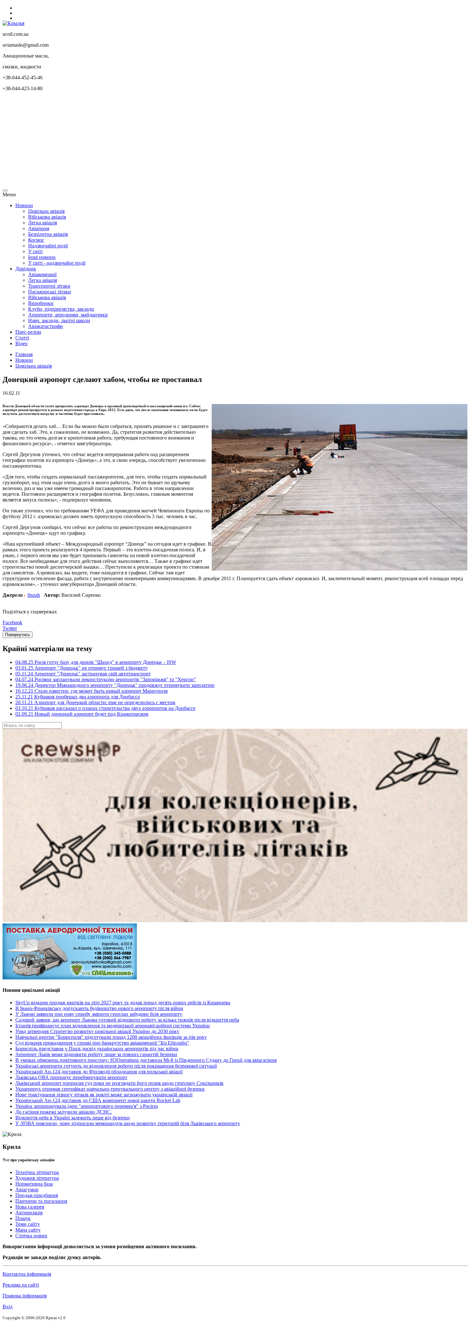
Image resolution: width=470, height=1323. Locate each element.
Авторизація (29, 1212)
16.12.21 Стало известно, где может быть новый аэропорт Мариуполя (91, 691)
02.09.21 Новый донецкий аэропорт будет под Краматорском (81, 714)
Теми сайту (27, 1224)
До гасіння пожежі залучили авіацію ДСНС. (63, 1112)
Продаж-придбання (36, 1195)
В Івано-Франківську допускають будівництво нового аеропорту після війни (99, 1008)
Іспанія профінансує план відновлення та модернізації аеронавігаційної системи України (112, 1025)
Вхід (7, 1306)
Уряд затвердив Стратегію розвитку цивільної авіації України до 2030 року (97, 1031)
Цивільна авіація (46, 211)
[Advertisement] (194, 141)
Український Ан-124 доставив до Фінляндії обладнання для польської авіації (99, 1071)
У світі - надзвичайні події (56, 263)
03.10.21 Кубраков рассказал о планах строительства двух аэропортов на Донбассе (105, 708)
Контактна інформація (27, 1274)
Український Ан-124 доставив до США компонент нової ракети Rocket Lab (97, 1100)
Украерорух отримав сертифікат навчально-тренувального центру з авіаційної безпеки (110, 1089)
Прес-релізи (28, 332)
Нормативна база (34, 1184)
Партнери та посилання (41, 1201)
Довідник (25, 268)
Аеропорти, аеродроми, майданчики (68, 314)
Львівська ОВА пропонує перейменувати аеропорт (71, 1077)
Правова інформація (25, 1295)
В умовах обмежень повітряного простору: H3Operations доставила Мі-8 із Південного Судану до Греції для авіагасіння (146, 1060)
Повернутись (17, 634)
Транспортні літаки (49, 286)
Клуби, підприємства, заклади (61, 309)
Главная (24, 354)
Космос (36, 240)
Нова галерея (29, 1207)
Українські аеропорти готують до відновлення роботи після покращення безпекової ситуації (116, 1066)
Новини (24, 205)
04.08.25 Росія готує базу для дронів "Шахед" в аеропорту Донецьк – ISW (95, 662)
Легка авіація (42, 222)
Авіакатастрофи (45, 326)
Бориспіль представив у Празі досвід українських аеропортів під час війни (96, 1048)
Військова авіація (47, 217)
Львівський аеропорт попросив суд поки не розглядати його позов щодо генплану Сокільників (119, 1083)
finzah (33, 595)
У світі (35, 251)
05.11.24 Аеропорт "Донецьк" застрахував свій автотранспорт (83, 673)
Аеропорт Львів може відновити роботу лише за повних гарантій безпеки (96, 1054)
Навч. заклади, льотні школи (59, 320)
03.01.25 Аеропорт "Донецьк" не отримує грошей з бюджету (81, 668)
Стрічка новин (31, 1235)
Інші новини (42, 257)
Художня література (37, 1178)
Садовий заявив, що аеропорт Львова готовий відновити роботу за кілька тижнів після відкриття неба (127, 1020)
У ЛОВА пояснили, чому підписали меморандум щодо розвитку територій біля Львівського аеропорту (127, 1123)
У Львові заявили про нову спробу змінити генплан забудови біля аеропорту (98, 1014)
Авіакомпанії (42, 274)
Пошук (23, 1218)
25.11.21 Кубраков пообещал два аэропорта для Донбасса (77, 696)
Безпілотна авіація (48, 234)
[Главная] (13, 23)
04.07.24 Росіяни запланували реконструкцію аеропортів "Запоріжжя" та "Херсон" (105, 679)
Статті (22, 337)
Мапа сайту (28, 1230)
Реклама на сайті (21, 1285)
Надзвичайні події (48, 245)
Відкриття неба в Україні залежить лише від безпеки (72, 1117)
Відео (21, 343)
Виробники (40, 303)
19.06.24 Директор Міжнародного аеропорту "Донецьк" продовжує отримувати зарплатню (115, 685)
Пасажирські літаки (49, 291)
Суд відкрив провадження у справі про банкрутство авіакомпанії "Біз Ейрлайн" (102, 1043)
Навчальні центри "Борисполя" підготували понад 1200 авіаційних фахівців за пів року (111, 1037)
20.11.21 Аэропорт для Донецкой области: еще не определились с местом (95, 702)
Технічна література (37, 1172)
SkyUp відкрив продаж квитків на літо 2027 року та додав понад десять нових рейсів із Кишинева (122, 1002)
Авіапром (38, 228)
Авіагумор (26, 1189)
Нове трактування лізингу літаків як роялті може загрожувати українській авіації (103, 1094)
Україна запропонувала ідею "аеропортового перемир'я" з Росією (86, 1106)
